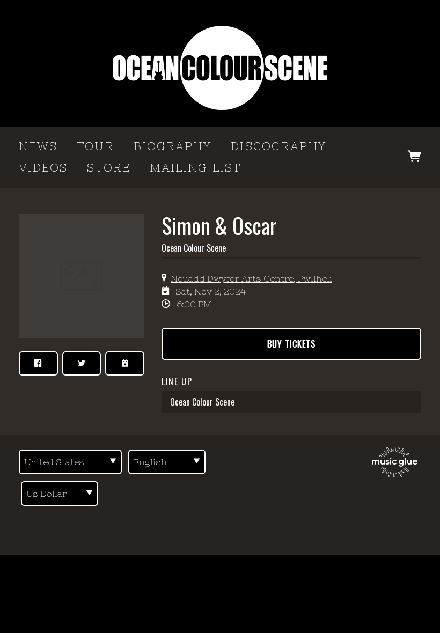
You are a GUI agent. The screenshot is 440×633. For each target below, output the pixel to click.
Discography (278, 146)
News (38, 146)
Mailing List (195, 167)
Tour (95, 146)
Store (108, 167)
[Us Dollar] (59, 493)
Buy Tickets (291, 343)
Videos (43, 167)
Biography (173, 146)
